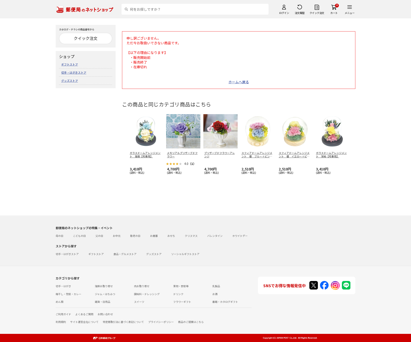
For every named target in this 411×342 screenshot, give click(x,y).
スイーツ (139, 301)
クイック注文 (317, 13)
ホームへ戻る (238, 81)
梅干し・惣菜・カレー (68, 294)
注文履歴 (300, 13)
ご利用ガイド (63, 314)
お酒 (214, 294)
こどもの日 (79, 235)
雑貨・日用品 (102, 301)
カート (334, 13)
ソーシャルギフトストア (185, 254)
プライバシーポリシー (161, 322)
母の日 (59, 235)
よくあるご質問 (84, 314)
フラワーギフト (182, 301)
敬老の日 (135, 235)
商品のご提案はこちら (191, 322)
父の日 (99, 235)
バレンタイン (215, 235)
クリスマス (191, 235)
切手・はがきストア (73, 72)
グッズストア (69, 81)
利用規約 (61, 322)
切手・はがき (63, 286)
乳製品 (216, 286)
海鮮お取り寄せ (104, 286)
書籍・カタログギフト (225, 301)
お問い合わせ (105, 314)
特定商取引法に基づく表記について (123, 322)
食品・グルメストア (125, 254)
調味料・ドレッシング (147, 294)
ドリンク (178, 294)
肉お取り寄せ (141, 286)
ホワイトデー (240, 235)
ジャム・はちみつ (105, 294)
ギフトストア (69, 64)
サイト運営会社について (84, 322)
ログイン (284, 13)
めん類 (59, 301)
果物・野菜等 (181, 286)
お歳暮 (154, 235)
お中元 (117, 235)
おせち (171, 235)
